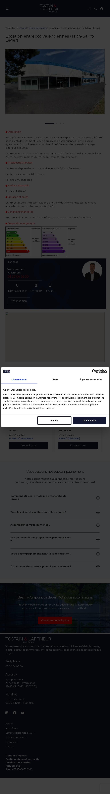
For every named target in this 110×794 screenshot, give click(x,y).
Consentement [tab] (19, 379)
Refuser (54, 420)
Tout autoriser (89, 420)
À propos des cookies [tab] (91, 379)
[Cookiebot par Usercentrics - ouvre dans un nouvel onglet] (94, 371)
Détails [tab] (55, 379)
